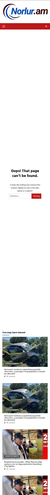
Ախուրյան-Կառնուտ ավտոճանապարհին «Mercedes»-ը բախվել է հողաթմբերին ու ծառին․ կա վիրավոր (25, 371)
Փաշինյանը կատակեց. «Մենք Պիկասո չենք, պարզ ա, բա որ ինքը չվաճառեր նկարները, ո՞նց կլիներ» (23, 464)
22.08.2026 (12, 376)
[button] (4, 26)
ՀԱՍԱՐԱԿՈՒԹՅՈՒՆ (12, 364)
